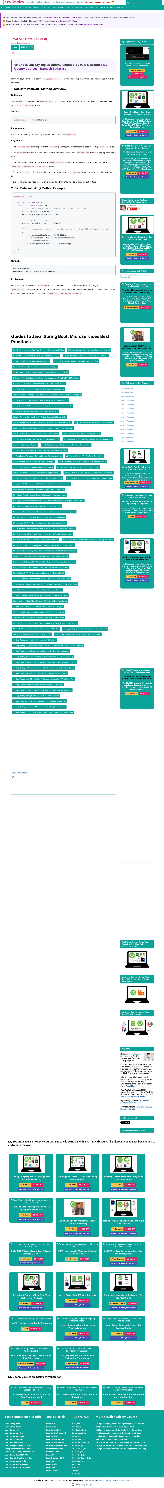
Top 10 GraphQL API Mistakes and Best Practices (94, 422)
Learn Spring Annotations (56, 1446)
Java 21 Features (127, 441)
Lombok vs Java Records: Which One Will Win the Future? (78, 634)
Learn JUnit (50, 1467)
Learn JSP (50, 1461)
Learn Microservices (54, 1449)
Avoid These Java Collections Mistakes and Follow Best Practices (37, 590)
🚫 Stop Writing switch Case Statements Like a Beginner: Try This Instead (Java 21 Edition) (48, 645)
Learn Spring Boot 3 (13, 1427)
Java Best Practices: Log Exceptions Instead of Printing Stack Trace (88, 539)
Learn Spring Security (55, 1439)
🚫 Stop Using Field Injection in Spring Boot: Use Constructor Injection (40, 673)
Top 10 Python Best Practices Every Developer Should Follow (36, 439)
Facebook (149, 1107)
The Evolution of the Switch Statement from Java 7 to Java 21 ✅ (38, 573)
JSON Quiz (76, 1474)
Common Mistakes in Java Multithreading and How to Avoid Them (38, 617)
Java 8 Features (126, 388)
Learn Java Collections (14, 1439)
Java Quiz (76, 1424)
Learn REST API (52, 1452)
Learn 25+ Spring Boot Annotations (19, 1446)
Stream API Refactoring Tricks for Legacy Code (31, 361)
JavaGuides (137, 1067)
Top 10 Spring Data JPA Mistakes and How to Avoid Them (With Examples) (42, 422)
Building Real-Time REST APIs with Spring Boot (115, 1427)
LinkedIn (124, 1109)
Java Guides (60, 1480)
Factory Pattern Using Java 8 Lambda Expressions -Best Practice (88, 472)
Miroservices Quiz (79, 1449)
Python (119, 7)
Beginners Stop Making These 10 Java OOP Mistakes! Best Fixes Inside (40, 601)
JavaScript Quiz (78, 1455)
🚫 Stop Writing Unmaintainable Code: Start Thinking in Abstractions (39, 707)
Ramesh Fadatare (134, 1054)
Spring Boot (45, 7)
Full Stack (68, 7)
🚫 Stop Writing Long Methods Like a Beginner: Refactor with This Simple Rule (43, 679)
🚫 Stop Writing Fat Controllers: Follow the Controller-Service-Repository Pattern (43, 668)
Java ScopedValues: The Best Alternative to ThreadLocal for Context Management (44, 511)
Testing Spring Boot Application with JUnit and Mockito (118, 1436)
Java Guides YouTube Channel (132, 1096)
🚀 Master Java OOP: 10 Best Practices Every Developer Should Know (39, 523)
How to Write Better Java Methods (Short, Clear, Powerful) (76, 361)
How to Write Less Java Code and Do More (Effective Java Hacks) (38, 350)
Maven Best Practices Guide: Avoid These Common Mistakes (36, 628)
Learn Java (50, 1424)
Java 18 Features (127, 429)
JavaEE (20, 7)
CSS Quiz (75, 1470)
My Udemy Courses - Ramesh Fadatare (61, 17)
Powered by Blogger (83, 1485)
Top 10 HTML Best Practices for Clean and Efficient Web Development (40, 450)
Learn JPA (50, 1455)
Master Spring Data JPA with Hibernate (111, 1439)
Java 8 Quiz (76, 1427)
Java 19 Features (127, 433)
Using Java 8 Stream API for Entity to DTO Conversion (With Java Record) (41, 578)
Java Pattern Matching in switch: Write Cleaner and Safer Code (37, 506)
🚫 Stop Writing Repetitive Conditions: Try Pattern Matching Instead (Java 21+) (43, 656)
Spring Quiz (76, 1436)
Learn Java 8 (51, 1427)
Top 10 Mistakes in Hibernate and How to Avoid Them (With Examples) (40, 400)
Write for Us (125, 277)
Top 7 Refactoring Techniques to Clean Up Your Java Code (86, 355)
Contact (100, 1480)
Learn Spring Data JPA (14, 1433)
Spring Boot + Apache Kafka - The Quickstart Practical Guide (120, 1442)
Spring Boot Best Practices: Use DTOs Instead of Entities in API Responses (41, 484)
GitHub (131, 1109)
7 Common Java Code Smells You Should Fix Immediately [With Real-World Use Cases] (46, 378)
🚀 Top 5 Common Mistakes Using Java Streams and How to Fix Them (40, 595)
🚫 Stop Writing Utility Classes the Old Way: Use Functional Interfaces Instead (43, 712)
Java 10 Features (127, 396)
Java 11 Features (127, 401)
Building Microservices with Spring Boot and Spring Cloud (119, 1430)
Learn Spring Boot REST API (16, 1455)
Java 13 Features (127, 409)
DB (96, 7)
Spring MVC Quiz (78, 1439)
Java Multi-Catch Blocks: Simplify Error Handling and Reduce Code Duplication (43, 545)
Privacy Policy (89, 1480)
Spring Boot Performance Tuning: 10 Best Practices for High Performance (40, 567)
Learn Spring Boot (12, 1424)
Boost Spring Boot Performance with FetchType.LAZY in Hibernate (38, 489)
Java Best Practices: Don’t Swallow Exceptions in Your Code (35, 539)
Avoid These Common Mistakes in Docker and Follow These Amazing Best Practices (45, 623)
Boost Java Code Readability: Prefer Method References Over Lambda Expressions (44, 562)
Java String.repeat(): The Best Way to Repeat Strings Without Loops (39, 517)
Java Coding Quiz (79, 1430)
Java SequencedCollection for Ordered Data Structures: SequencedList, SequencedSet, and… (48, 500)
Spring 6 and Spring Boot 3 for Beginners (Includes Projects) (120, 1424)
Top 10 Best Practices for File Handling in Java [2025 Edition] (36, 472)
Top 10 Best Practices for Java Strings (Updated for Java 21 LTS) (37, 478)
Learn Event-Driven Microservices (19, 1458)
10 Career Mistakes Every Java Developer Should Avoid (89, 350)
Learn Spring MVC (12, 1430)
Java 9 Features (126, 392)
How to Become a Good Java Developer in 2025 (81, 433)
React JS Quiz (77, 1461)
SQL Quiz (75, 1467)
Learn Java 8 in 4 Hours (14, 1442)
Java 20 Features (127, 437)
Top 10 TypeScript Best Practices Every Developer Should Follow (66, 445)
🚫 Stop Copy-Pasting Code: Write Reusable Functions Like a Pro (38, 684)
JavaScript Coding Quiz (81, 1458)
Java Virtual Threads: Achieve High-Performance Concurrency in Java (39, 495)
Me (126, 7)
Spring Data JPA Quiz (80, 1442)
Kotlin (112, 7)
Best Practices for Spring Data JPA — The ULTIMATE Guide (89, 478)
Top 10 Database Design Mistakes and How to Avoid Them (35, 433)
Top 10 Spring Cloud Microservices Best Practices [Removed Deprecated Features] (44, 528)
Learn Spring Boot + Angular (16, 1464)
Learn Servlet (51, 1464)
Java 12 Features (127, 405)
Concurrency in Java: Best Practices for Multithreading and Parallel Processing (43, 428)
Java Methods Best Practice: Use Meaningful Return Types (35, 367)
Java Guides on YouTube (66, 21)
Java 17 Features (127, 425)
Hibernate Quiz (78, 1446)
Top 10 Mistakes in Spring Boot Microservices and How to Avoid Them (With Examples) (47, 394)
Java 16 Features (127, 421)
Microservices (57, 7)
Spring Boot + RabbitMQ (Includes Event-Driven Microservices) (121, 1446)
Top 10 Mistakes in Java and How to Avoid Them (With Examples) (38, 389)
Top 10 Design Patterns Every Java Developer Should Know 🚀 (82, 461)
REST (36, 7)
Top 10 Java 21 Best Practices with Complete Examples (78, 467)
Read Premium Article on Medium (134, 275)
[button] (12, 53)
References (27, 47)
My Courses (5, 7)
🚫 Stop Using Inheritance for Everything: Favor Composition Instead (39, 701)
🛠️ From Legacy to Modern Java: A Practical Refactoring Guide (37, 456)
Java (13, 7)
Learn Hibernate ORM (55, 1458)
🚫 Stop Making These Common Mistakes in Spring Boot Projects (38, 606)
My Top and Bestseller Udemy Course (134, 1102)
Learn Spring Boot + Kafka (15, 1461)
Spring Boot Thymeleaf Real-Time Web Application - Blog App (121, 1449)
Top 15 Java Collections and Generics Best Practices (33, 467)
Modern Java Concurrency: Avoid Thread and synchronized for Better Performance (44, 550)
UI (85, 7)
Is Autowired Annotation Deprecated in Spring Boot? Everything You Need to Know (45, 584)
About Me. (130, 1086)
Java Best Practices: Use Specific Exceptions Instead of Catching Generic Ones (42, 534)
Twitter (141, 1107)
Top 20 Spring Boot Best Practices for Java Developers (33, 461)
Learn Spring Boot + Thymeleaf (17, 1467)
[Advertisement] (63, 314)
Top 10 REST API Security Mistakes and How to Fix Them (35, 411)
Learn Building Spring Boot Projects (19, 1452)
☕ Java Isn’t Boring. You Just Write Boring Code (84, 456)
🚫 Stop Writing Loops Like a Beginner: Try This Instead (34, 640)
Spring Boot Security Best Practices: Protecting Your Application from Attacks (42, 405)
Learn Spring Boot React (15, 1436)
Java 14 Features (127, 413)
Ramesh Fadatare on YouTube (89, 24)
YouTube (79, 7)
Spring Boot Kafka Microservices (18, 1449)
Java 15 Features (127, 417)
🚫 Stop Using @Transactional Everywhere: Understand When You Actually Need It (44, 662)
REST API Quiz (78, 1452)
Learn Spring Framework (56, 1433)
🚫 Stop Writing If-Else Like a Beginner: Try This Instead (85, 628)
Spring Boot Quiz (79, 1433)
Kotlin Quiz (76, 1464)
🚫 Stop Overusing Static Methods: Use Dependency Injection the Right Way (42, 690)
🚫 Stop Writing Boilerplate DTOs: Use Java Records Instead (36, 695)
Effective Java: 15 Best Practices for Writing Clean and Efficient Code (39, 417)
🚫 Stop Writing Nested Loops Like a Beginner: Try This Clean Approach (41, 651)
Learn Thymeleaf (53, 1470)
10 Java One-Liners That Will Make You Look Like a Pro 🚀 (36, 355)
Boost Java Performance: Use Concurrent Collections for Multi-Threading (40, 556)
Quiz (90, 7)
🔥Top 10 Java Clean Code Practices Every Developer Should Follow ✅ (40, 372)
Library (28, 7)
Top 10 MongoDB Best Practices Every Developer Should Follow (88, 439)
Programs (103, 7)
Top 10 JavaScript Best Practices (25, 445)
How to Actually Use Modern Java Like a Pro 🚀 (32, 634)
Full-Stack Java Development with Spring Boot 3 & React (118, 1433)
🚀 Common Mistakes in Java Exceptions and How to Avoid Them (38, 612)
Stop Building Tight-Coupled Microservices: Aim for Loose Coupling (39, 383)
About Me (110, 1480)
